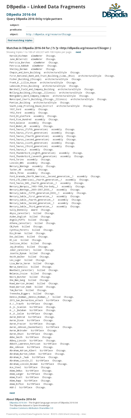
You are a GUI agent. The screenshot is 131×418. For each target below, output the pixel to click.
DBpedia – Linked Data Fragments (45, 6)
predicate (15, 29)
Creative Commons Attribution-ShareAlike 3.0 (31, 408)
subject (14, 24)
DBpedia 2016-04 (21, 14)
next (78, 52)
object (14, 34)
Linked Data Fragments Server (35, 414)
